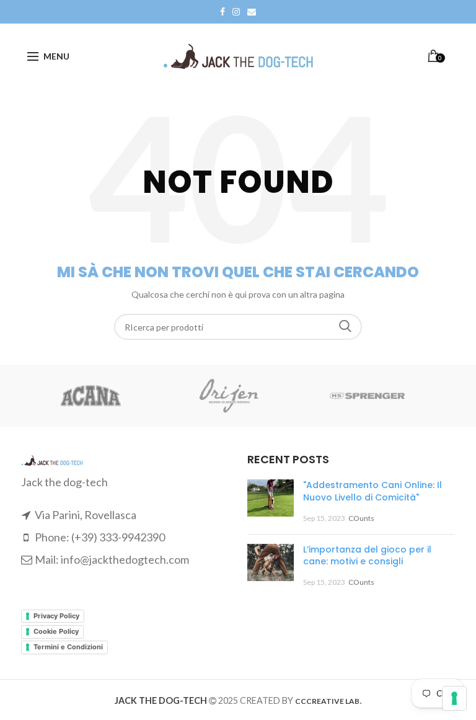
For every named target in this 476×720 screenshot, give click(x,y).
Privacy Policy (56, 615)
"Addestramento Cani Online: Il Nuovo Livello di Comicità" (372, 491)
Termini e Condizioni (68, 646)
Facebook (222, 12)
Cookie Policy (56, 631)
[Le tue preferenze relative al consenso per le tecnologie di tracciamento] (454, 698)
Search (345, 327)
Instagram (236, 12)
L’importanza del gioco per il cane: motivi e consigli (367, 555)
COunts (361, 518)
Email (252, 12)
